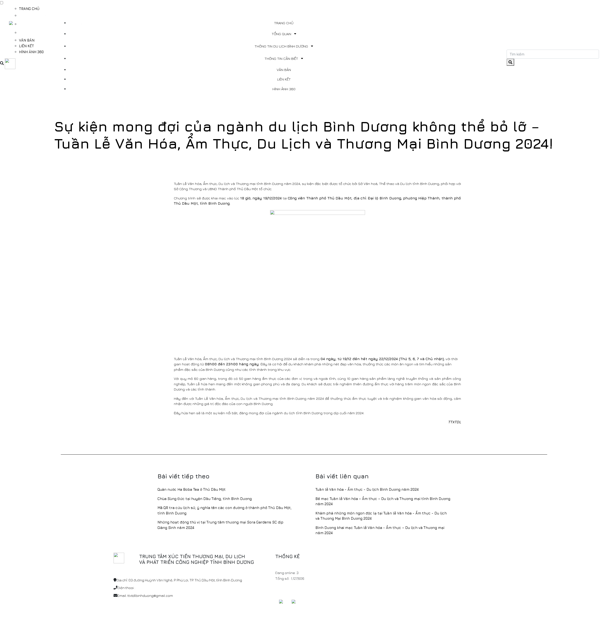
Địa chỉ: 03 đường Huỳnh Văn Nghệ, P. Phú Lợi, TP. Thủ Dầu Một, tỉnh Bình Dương (179, 580)
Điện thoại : (126, 588)
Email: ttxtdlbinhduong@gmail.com (145, 596)
